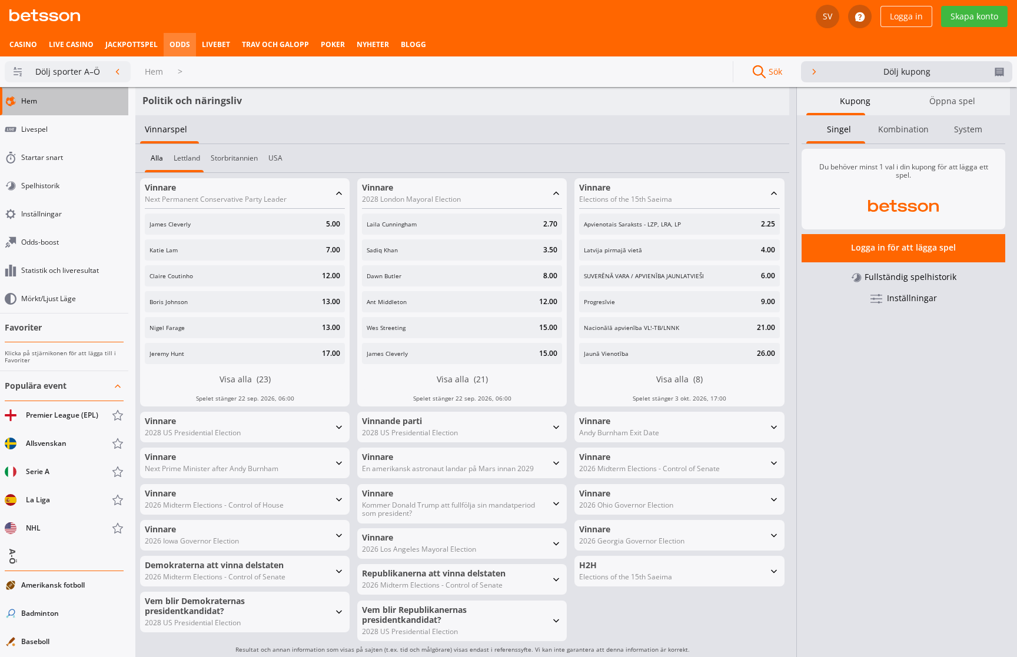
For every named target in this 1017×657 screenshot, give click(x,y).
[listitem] (23, 44)
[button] (64, 457)
